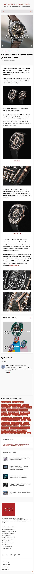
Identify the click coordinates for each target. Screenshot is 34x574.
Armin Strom (20, 402)
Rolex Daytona (5, 544)
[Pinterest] (11, 554)
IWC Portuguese (6, 535)
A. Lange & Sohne (6, 402)
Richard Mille (22, 428)
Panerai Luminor (6, 541)
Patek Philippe (5, 428)
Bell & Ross (25, 405)
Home (2, 50)
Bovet (9, 407)
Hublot (24, 417)
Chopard (3, 410)
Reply (7, 372)
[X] (7, 554)
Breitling (19, 407)
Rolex (28, 428)
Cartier (29, 407)
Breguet (14, 407)
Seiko (2, 430)
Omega (8, 425)
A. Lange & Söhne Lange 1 (8, 529)
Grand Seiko (15, 415)
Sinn (14, 430)
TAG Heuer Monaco (7, 546)
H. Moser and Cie (6, 417)
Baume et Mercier (16, 405)
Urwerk (12, 433)
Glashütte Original (6, 415)
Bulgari (24, 407)
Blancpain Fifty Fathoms (8, 533)
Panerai (17, 425)
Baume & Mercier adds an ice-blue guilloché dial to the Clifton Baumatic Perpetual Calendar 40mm (19, 468)
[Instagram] (3, 554)
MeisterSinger (14, 423)
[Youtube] (19, 554)
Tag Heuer (19, 430)
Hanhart (20, 417)
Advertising (5, 562)
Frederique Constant (13, 412)
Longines (23, 420)
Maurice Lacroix (5, 423)
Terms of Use (6, 564)
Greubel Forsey (24, 415)
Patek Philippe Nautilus (7, 542)
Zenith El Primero (6, 548)
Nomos (3, 425)
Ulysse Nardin (5, 433)
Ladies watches (15, 50)
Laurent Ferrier (16, 420)
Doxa (20, 410)
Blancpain (4, 407)
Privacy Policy (6, 567)
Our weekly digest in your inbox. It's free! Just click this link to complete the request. (16, 444)
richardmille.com (14, 265)
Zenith (28, 433)
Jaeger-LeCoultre (6, 420)
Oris (12, 425)
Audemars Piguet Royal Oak (9, 531)
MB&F (28, 420)
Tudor (25, 430)
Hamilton (14, 417)
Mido (20, 423)
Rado (16, 428)
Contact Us (5, 569)
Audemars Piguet (5, 405)
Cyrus (8, 410)
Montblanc (26, 423)
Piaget (11, 428)
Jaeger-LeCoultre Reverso (8, 537)
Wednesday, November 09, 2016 (19, 365)
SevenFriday (9, 430)
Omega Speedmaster (7, 539)
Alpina (13, 402)
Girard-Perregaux (24, 412)
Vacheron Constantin (20, 433)
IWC (29, 417)
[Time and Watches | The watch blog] (17, 6)
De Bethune (14, 410)
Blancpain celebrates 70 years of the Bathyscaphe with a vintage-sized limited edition (17, 37)
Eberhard (25, 410)
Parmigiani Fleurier (25, 425)
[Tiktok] (15, 554)
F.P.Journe (4, 412)
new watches (7, 50)
